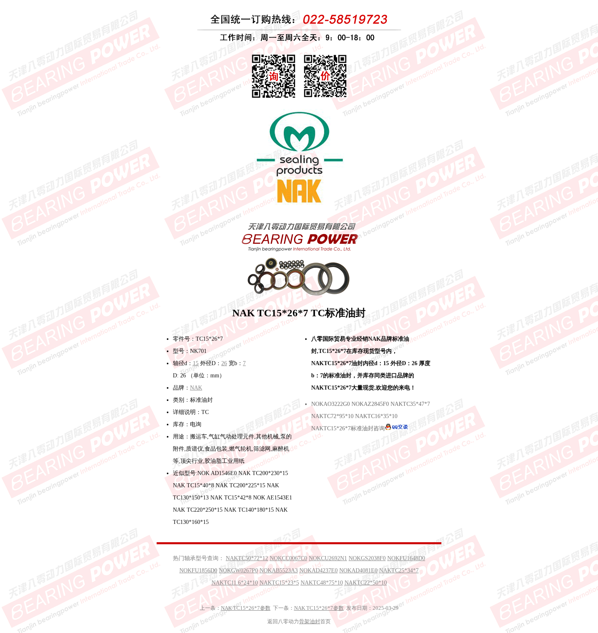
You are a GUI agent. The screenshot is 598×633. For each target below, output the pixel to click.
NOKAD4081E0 (358, 570)
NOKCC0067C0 (288, 558)
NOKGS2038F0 (367, 558)
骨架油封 (309, 621)
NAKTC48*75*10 (322, 583)
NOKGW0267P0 (238, 570)
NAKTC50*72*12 (247, 558)
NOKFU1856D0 (198, 570)
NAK (196, 388)
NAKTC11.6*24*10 (235, 583)
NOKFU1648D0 (406, 558)
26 (224, 363)
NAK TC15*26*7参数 (246, 608)
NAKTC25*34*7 (399, 570)
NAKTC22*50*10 (366, 583)
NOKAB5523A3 (279, 570)
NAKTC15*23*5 (279, 583)
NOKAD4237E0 (318, 570)
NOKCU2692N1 (328, 558)
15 (196, 363)
